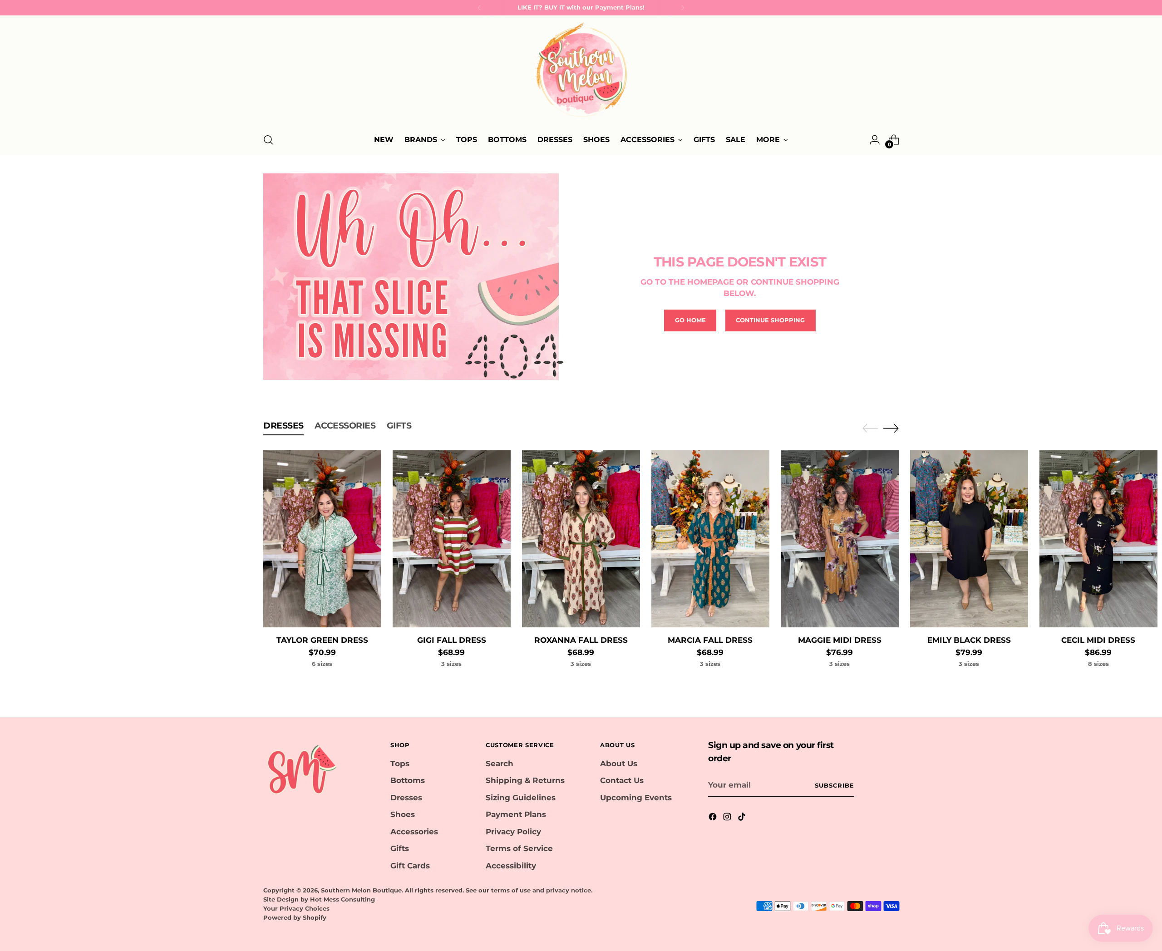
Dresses (406, 797)
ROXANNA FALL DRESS (581, 640)
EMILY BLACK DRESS (969, 640)
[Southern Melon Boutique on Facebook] (713, 818)
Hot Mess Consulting (342, 899)
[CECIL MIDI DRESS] (1098, 538)
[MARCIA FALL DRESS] (710, 538)
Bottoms (407, 780)
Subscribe (834, 785)
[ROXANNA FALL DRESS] (581, 538)
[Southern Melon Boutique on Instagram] (728, 818)
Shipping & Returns (525, 780)
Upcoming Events (636, 797)
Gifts (399, 848)
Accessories (414, 831)
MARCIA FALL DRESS (710, 640)
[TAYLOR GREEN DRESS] (322, 538)
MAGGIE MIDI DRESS (839, 640)
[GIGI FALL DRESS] (452, 538)
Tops (399, 763)
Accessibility (511, 865)
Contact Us (622, 780)
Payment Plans (516, 814)
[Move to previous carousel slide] (870, 428)
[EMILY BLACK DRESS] (969, 538)
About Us (618, 763)
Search (499, 763)
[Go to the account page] (875, 140)
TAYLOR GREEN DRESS (322, 640)
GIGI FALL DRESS (451, 640)
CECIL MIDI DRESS (1098, 640)
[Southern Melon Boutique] (581, 72)
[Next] (683, 7)
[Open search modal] (268, 140)
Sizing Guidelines (521, 797)
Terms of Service (519, 848)
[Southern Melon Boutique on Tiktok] (742, 818)
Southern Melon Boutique (361, 890)
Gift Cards (410, 865)
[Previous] (479, 7)
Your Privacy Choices (296, 908)
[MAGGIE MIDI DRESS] (840, 538)
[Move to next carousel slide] (891, 428)
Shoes (402, 814)
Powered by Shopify (294, 917)
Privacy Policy (513, 831)
